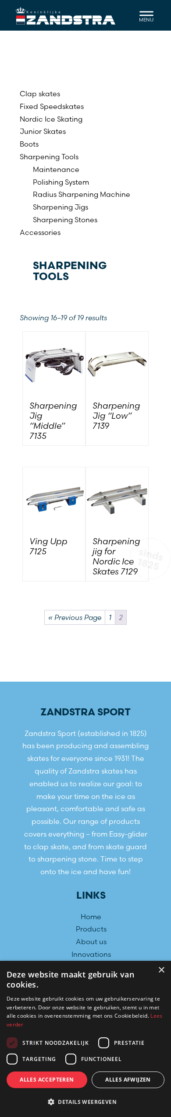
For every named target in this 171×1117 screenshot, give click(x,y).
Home (91, 916)
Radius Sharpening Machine (81, 194)
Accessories (40, 232)
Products (91, 928)
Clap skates (40, 93)
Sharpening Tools (49, 156)
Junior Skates (43, 131)
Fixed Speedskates (52, 106)
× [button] (161, 970)
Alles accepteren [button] (47, 1079)
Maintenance (56, 169)
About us (91, 941)
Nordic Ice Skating (51, 119)
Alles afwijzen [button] (128, 1079)
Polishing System (61, 182)
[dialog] (85, 1039)
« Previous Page (74, 617)
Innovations (91, 953)
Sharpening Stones (65, 219)
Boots (29, 144)
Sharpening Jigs (60, 207)
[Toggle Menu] (146, 15)
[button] (85, 1102)
